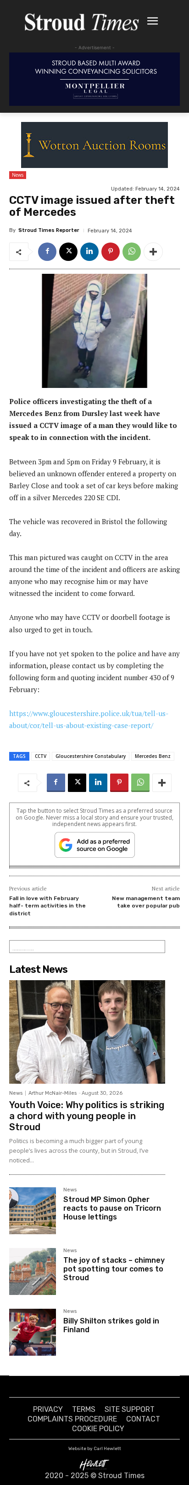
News (17, 175)
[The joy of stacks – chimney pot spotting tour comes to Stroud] (32, 1271)
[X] (68, 252)
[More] (153, 252)
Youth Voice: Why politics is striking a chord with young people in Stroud (86, 1116)
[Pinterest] (110, 252)
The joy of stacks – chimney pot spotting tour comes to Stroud (114, 1269)
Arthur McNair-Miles (52, 1093)
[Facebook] (47, 252)
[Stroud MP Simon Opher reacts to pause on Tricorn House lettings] (32, 1210)
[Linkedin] (89, 252)
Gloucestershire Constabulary (91, 756)
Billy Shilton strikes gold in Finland (111, 1325)
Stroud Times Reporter (48, 230)
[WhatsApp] (131, 252)
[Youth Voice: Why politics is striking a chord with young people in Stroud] (87, 1031)
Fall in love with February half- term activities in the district (47, 906)
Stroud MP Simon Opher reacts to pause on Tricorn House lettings (112, 1208)
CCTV (40, 756)
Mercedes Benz (153, 756)
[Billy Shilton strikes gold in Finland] (32, 1332)
